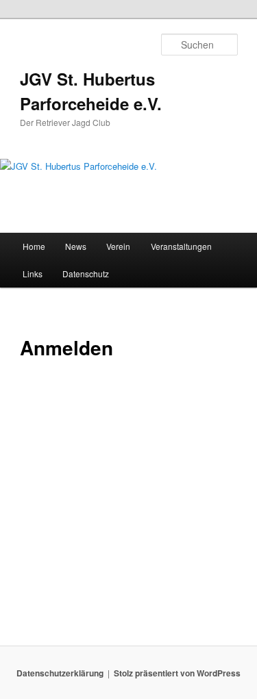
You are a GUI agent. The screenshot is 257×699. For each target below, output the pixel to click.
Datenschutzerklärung (59, 673)
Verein (118, 246)
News (75, 246)
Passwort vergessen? (128, 603)
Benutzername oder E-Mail (83, 402)
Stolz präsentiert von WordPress (177, 673)
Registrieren (185, 562)
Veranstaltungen (181, 246)
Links (32, 273)
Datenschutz (85, 273)
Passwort (42, 462)
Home (34, 246)
